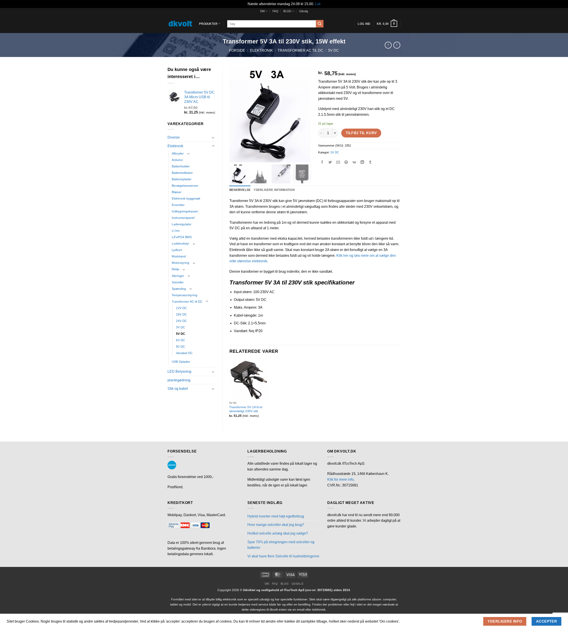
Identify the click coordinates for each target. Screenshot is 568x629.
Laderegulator (181, 224)
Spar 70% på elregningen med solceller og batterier (280, 545)
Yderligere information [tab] (274, 190)
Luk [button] (318, 4)
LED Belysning (179, 371)
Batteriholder (181, 166)
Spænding (179, 288)
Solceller (178, 282)
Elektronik (261, 50)
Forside (237, 50)
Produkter (208, 23)
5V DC (333, 50)
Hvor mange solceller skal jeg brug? (275, 525)
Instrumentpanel (183, 217)
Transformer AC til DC (300, 50)
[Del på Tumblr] (370, 162)
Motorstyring (180, 263)
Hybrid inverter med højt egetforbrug (275, 516)
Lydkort (177, 250)
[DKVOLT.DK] (180, 24)
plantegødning (179, 380)
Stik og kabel (178, 388)
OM (262, 11)
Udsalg (303, 11)
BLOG (287, 11)
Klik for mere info (340, 479)
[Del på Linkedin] (362, 162)
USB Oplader (181, 361)
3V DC (180, 327)
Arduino (177, 160)
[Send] (319, 23)
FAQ (275, 11)
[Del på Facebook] (322, 162)
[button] (387, 24)
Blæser (176, 192)
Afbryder (178, 153)
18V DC (181, 314)
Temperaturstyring (184, 295)
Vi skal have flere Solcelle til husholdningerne (283, 556)
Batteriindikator (182, 172)
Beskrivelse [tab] (240, 190)
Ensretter (178, 205)
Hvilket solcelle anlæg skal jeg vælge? (277, 533)
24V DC (181, 321)
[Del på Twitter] (330, 162)
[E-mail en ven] (338, 162)
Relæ (175, 269)
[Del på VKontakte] (354, 162)
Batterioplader (181, 179)
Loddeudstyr (180, 243)
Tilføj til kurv (361, 133)
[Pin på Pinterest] (346, 162)
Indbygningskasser (185, 211)
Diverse (174, 137)
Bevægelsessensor (185, 185)
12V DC (181, 308)
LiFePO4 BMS (182, 237)
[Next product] (388, 45)
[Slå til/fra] (213, 137)
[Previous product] (396, 45)
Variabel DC (184, 353)
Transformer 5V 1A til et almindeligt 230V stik (245, 409)
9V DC (180, 346)
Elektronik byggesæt (186, 198)
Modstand (179, 256)
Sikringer (178, 276)
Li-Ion (176, 230)
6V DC (180, 340)
